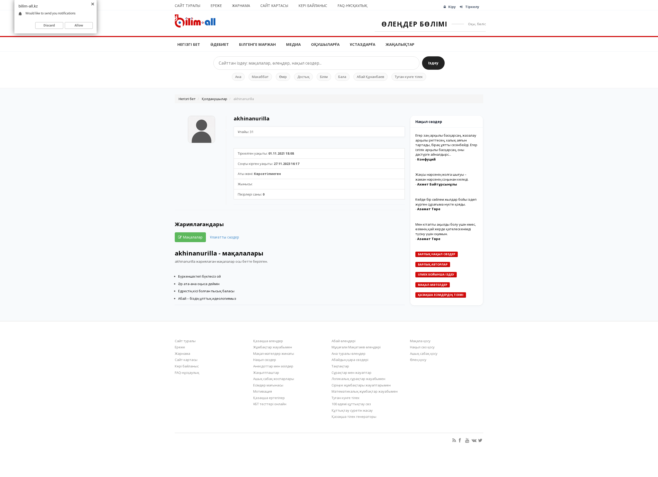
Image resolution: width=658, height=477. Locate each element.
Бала (342, 76)
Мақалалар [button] (192, 237)
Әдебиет (219, 44)
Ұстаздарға (362, 44)
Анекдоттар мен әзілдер (273, 366)
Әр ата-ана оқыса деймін (199, 283)
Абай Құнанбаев (370, 76)
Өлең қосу (418, 359)
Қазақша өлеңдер (268, 341)
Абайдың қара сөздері (350, 359)
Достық (303, 76)
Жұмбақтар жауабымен (272, 347)
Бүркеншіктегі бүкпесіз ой (199, 276)
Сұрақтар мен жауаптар (351, 372)
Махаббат (260, 76)
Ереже (216, 5)
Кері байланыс (312, 5)
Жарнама (241, 5)
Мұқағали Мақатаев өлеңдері (356, 347)
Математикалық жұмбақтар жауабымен (365, 391)
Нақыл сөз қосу (422, 347)
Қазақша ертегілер (269, 397)
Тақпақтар (340, 366)
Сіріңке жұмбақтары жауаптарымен (361, 385)
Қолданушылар (214, 98)
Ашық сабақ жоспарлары (273, 378)
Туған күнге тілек (409, 76)
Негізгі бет (188, 44)
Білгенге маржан (257, 44)
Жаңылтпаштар (266, 372)
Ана (238, 76)
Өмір (283, 76)
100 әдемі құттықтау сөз (351, 404)
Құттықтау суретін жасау (352, 410)
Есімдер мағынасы (268, 385)
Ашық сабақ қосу (423, 353)
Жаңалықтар (400, 44)
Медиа (293, 44)
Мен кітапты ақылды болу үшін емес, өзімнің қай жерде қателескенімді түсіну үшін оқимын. (445, 229)
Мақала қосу (420, 341)
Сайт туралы (187, 5)
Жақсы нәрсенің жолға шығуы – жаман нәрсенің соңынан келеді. (442, 177)
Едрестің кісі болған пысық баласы (206, 291)
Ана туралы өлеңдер (348, 353)
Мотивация (262, 391)
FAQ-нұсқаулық (352, 5)
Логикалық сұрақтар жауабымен (358, 378)
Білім (324, 76)
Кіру (452, 6)
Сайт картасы (274, 5)
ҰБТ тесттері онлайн (269, 404)
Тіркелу (472, 6)
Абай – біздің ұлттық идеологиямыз (207, 298)
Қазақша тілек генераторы (354, 416)
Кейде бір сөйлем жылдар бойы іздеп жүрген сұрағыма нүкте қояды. (446, 202)
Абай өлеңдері (343, 341)
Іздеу (433, 62)
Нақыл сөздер (264, 359)
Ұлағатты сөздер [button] (224, 237)
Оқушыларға (325, 44)
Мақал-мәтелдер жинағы (273, 353)
